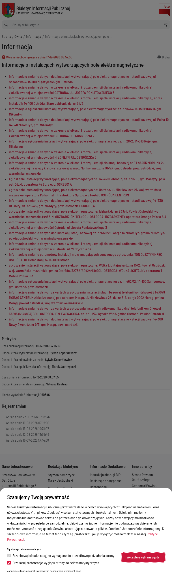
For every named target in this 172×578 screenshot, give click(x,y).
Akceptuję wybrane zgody (143, 557)
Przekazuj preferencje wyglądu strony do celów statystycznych (56, 562)
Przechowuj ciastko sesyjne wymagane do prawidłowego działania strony (63, 555)
